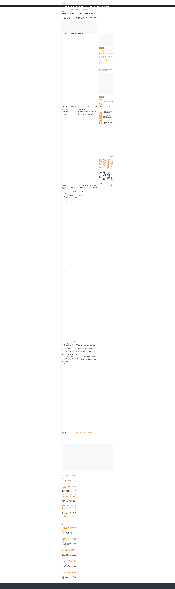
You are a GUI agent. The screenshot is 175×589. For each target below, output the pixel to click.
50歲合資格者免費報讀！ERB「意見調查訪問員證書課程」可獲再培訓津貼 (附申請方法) (69, 544)
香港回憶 (90, 6)
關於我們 (63, 585)
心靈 (76, 6)
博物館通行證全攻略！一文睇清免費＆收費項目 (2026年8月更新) (104, 174)
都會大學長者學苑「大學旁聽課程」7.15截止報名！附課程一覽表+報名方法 (69, 555)
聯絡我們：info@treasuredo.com (70, 585)
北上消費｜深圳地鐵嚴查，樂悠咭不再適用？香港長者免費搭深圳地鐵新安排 (108, 176)
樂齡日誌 (98, 6)
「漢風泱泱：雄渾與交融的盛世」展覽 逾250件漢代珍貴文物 (108, 112)
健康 (68, 6)
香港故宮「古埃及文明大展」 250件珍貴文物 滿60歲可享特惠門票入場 (108, 101)
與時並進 (82, 6)
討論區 (66, 6)
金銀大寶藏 (103, 6)
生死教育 (86, 6)
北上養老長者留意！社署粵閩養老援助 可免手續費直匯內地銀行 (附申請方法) (69, 534)
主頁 (63, 6)
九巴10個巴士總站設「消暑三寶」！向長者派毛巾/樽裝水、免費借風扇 (69, 566)
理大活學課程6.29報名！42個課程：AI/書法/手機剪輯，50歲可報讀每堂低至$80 (69, 577)
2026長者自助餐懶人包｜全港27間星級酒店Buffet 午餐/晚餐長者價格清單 (69, 523)
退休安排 (94, 6)
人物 (73, 6)
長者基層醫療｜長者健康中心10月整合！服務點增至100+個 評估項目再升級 (100, 176)
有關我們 (107, 6)
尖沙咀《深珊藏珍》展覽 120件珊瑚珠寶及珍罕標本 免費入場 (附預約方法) (108, 123)
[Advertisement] (79, 26)
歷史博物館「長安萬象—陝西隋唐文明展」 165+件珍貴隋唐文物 (108, 117)
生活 (71, 6)
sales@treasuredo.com (73, 586)
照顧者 (79, 6)
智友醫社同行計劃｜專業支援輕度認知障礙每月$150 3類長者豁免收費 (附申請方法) (112, 178)
